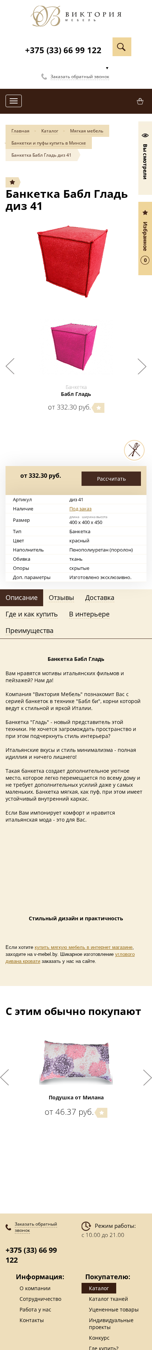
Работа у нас (35, 1309)
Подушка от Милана (76, 1097)
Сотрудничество (40, 1298)
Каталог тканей (108, 1298)
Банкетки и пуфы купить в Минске (48, 143)
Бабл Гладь (76, 393)
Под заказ (80, 508)
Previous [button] (10, 366)
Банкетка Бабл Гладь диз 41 (41, 155)
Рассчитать (111, 478)
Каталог (49, 131)
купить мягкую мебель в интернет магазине (83, 947)
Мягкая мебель (86, 131)
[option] (76, 261)
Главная (20, 131)
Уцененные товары (114, 1309)
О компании (35, 1288)
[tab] (21, 597)
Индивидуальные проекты (111, 1324)
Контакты (32, 1320)
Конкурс (99, 1337)
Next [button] (142, 366)
